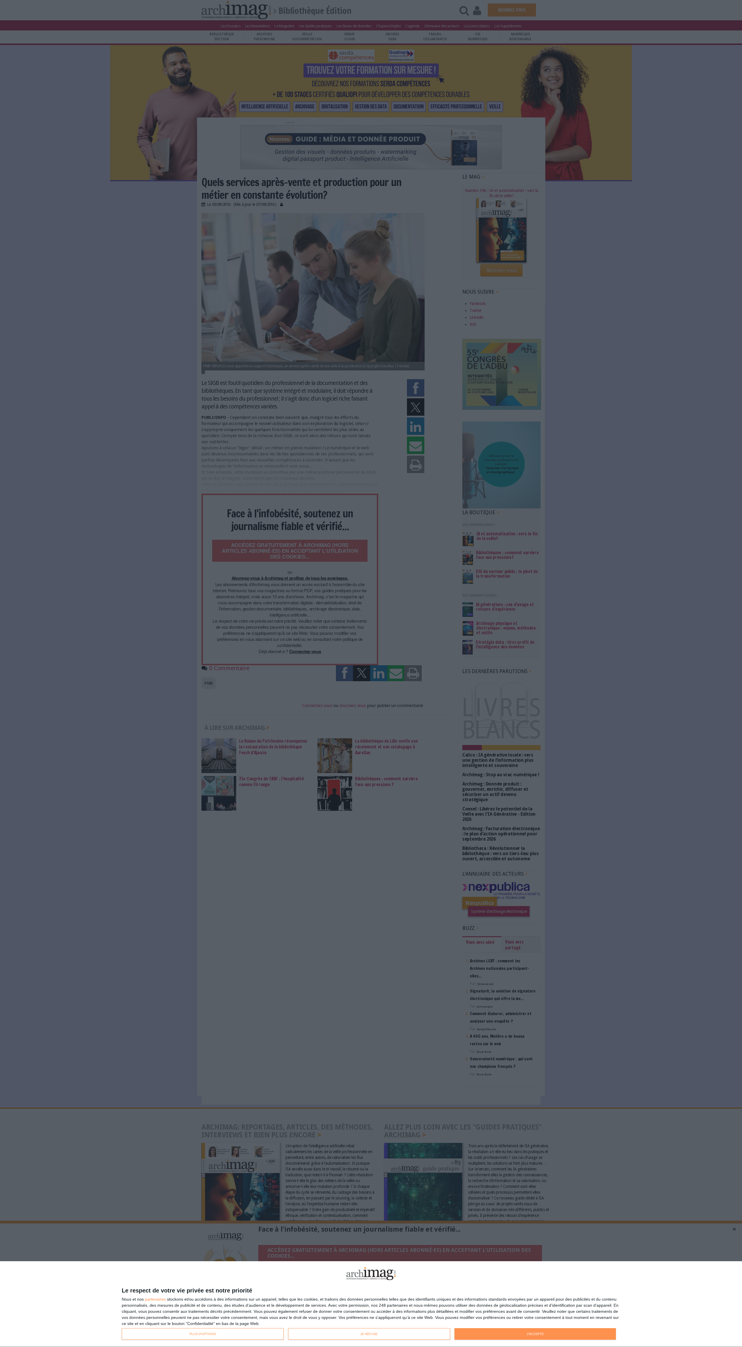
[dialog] (371, 1304)
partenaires (155, 1299)
